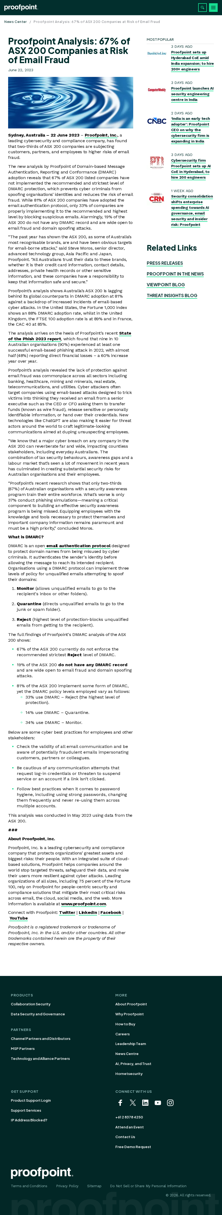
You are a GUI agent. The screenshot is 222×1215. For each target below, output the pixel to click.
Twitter (67, 912)
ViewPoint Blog (166, 284)
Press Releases (165, 263)
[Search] (202, 7)
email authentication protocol (78, 545)
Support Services (26, 1110)
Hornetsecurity (129, 1073)
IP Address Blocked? (29, 1120)
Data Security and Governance (38, 1014)
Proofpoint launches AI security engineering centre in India (192, 94)
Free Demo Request (133, 1147)
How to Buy (125, 1024)
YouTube (18, 918)
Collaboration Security (31, 1004)
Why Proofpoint (129, 1014)
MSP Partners (23, 1048)
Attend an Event (129, 1127)
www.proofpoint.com (83, 903)
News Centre (127, 1053)
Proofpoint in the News (175, 274)
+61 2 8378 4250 (129, 1117)
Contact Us (125, 1137)
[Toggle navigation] (213, 7)
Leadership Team (130, 1044)
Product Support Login (31, 1100)
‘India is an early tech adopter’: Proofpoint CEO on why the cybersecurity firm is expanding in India (190, 129)
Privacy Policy (67, 1186)
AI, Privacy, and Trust (133, 1063)
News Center (15, 22)
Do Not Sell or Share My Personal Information (148, 1186)
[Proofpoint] (21, 7)
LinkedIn (88, 912)
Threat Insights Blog (172, 295)
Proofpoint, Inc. (101, 135)
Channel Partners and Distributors (40, 1038)
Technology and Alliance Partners (40, 1058)
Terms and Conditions (29, 1186)
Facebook (110, 912)
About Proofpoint (131, 1004)
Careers (122, 1034)
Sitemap (94, 1186)
